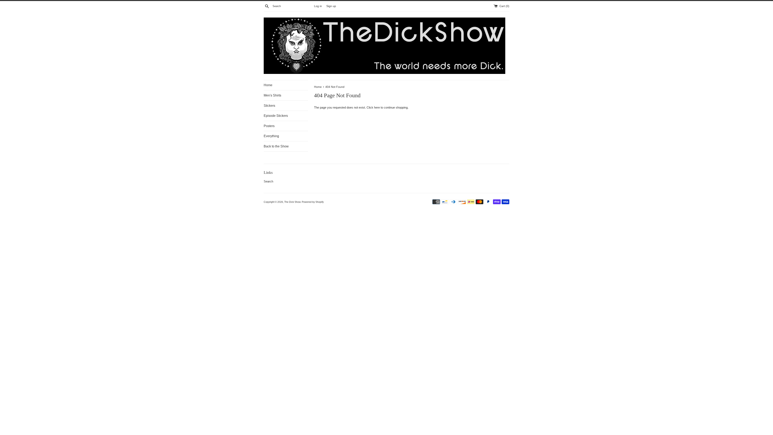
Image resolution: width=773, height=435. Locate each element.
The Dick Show (292, 202)
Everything (271, 136)
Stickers (269, 105)
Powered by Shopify (313, 202)
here (377, 107)
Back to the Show (276, 146)
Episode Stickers (276, 115)
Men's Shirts (272, 95)
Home (268, 85)
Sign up (331, 6)
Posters (269, 126)
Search (268, 181)
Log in (318, 6)
